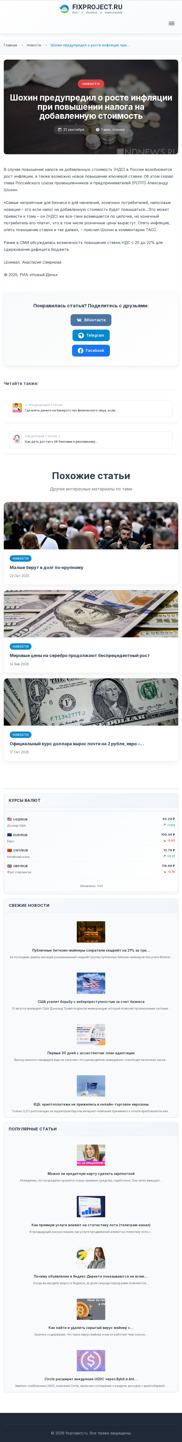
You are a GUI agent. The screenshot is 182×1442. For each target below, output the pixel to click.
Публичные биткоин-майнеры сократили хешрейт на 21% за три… (91, 950)
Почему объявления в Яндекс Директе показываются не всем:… (91, 1276)
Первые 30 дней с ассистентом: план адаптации (91, 1053)
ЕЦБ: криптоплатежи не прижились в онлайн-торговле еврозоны (91, 1104)
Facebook (95, 350)
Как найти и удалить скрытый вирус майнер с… (91, 1328)
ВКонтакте (95, 320)
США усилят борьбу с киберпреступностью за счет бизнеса (91, 1002)
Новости (34, 45)
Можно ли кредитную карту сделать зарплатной (91, 1174)
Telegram (95, 335)
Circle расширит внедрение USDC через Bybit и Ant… (91, 1379)
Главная (10, 45)
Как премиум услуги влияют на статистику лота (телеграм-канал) (91, 1225)
